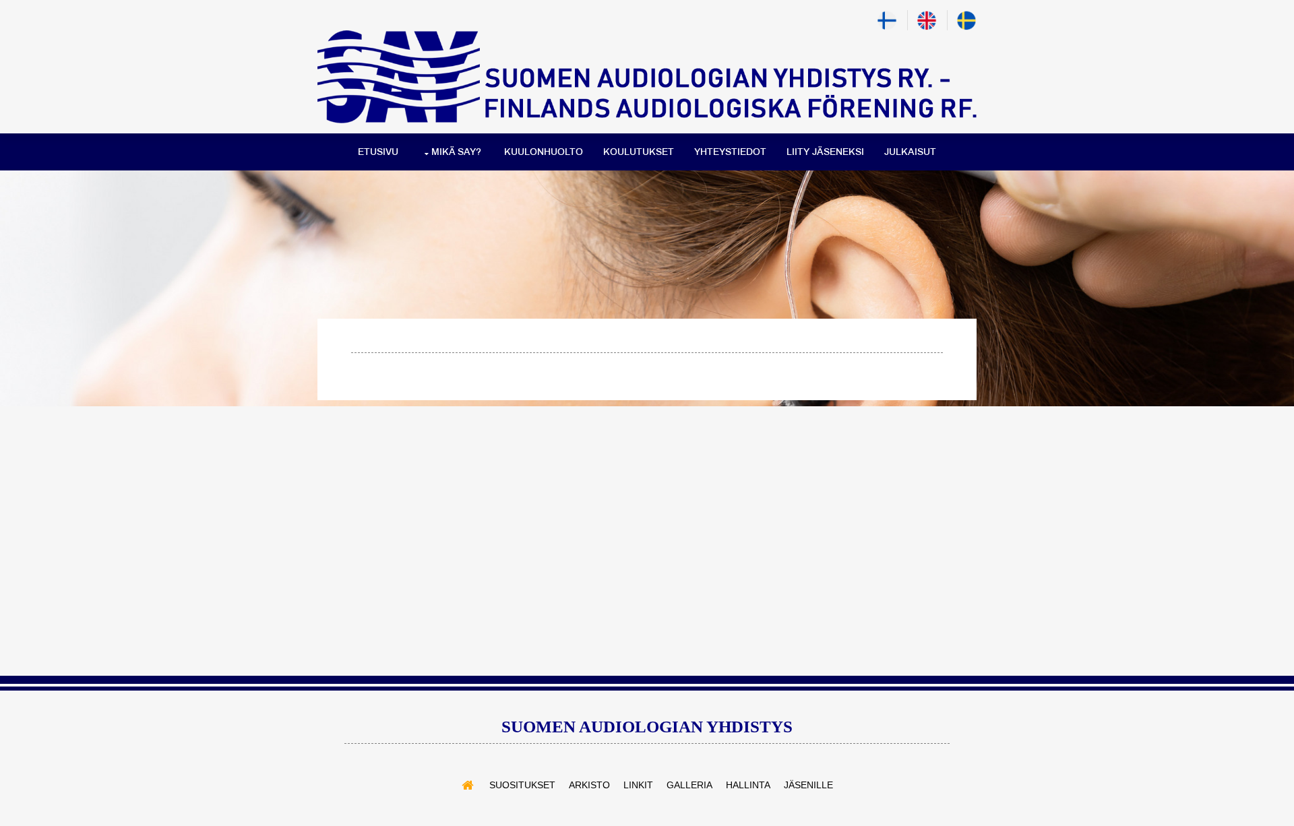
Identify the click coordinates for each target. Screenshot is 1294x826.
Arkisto (589, 785)
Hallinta (748, 785)
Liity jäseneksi (825, 152)
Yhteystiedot (730, 152)
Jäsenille (808, 785)
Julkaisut (910, 152)
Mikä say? (456, 152)
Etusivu (378, 152)
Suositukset (522, 785)
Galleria (689, 785)
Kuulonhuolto (543, 152)
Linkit (638, 785)
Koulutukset (638, 152)
